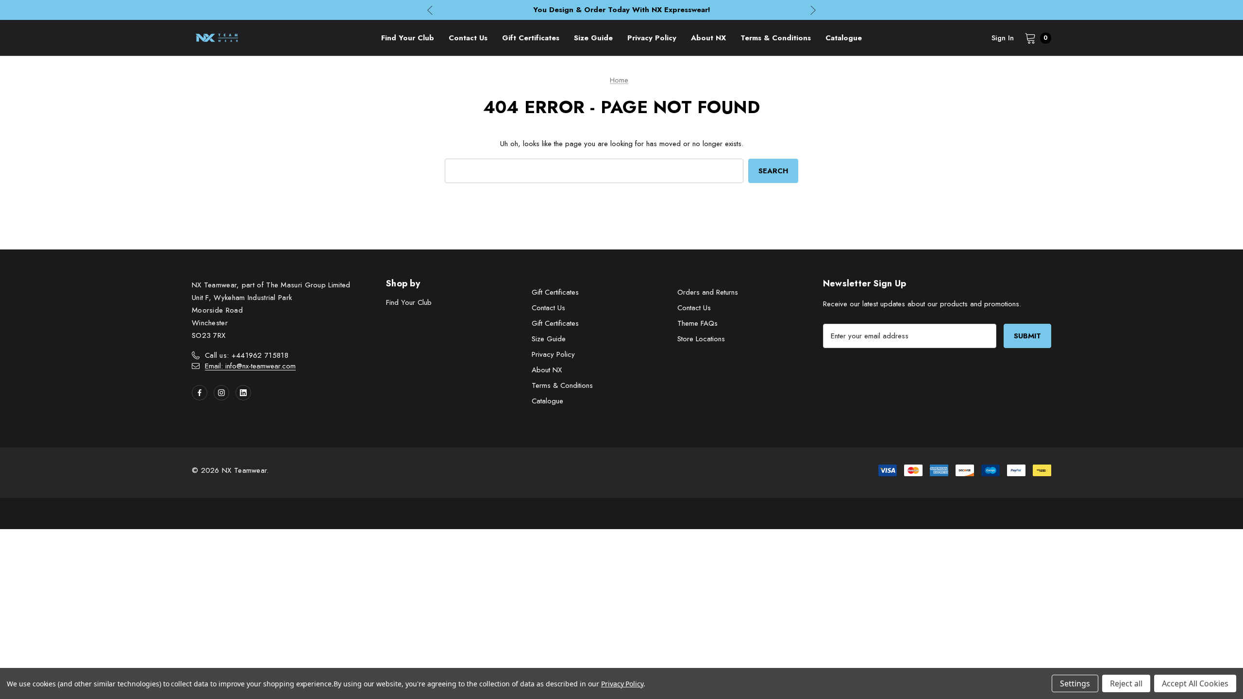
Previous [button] (430, 10)
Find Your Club (409, 302)
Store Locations (701, 338)
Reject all (1126, 683)
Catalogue (547, 401)
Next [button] (813, 10)
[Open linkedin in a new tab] (243, 392)
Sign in (1002, 38)
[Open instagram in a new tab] (221, 392)
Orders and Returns (707, 292)
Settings (1075, 683)
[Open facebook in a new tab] (199, 392)
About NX (547, 370)
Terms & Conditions (562, 385)
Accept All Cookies (1195, 683)
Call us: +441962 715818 (246, 355)
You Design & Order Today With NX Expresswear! (621, 9)
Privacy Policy (553, 354)
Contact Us (548, 307)
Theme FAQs (697, 323)
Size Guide (549, 338)
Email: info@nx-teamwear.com (250, 366)
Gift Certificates (555, 292)
